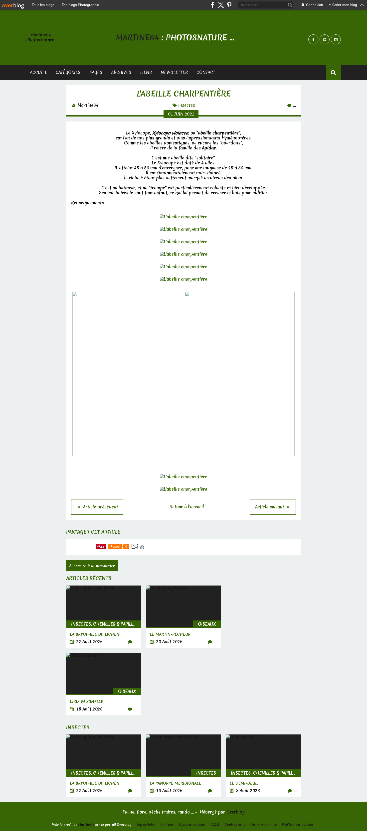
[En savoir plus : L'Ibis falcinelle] (103, 684)
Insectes (186, 105)
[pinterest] (229, 5)
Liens (146, 72)
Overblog (235, 812)
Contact (205, 72)
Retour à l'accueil (187, 506)
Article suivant (270, 507)
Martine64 (86, 825)
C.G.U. (215, 825)
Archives (121, 72)
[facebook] (212, 5)
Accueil (38, 72)
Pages (95, 72)
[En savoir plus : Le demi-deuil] (263, 765)
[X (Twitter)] (221, 5)
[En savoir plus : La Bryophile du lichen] (103, 617)
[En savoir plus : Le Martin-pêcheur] (183, 617)
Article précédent (100, 507)
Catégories (68, 72)
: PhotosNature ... (175, 37)
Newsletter (174, 72)
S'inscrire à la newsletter (92, 565)
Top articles (145, 825)
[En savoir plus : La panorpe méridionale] (183, 765)
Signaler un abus (192, 825)
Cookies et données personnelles (251, 825)
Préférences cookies (298, 825)
